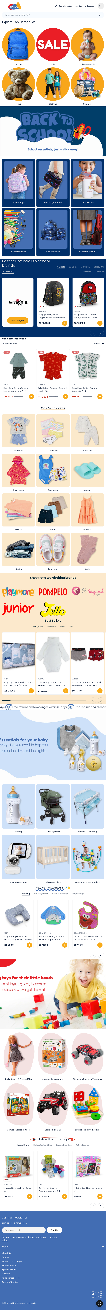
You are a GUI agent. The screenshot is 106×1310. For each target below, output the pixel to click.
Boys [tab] (62, 626)
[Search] (100, 15)
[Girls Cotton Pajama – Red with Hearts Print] (52, 365)
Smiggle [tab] (61, 266)
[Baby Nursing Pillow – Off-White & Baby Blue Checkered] (17, 915)
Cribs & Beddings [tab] (60, 893)
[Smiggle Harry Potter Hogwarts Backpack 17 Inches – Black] (53, 293)
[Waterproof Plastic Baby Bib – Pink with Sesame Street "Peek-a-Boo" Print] (88, 915)
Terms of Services (39, 1237)
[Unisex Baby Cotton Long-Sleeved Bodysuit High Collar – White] (52, 654)
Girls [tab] (71, 626)
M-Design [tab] (85, 266)
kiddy (5, 933)
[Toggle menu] (3, 6)
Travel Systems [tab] (41, 893)
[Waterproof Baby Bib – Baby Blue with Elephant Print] (53, 915)
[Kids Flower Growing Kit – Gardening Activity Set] (53, 1166)
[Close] (102, 1301)
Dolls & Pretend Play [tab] (42, 1145)
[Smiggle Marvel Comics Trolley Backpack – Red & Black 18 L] (88, 293)
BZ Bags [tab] (73, 266)
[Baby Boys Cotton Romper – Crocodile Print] (87, 365)
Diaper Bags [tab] (78, 893)
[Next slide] (101, 333)
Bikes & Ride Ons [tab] (64, 1145)
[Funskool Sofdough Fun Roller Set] (17, 1166)
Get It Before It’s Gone (14, 338)
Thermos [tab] (100, 271)
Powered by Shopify (26, 1303)
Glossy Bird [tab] (99, 266)
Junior (6, 679)
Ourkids (41, 384)
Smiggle (42, 311)
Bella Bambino (45, 933)
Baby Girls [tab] (51, 626)
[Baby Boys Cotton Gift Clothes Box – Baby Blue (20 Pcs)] (18, 654)
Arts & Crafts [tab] (23, 1145)
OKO (40, 1184)
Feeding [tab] (26, 893)
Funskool (7, 1184)
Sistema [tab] (87, 271)
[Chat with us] (99, 1303)
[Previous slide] (93, 333)
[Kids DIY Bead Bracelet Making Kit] (88, 1166)
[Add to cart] (64, 323)
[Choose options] (31, 396)
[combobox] (53, 15)
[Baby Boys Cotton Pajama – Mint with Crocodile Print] (18, 365)
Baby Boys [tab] (38, 626)
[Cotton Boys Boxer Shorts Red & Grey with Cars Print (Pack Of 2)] (87, 654)
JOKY (5, 384)
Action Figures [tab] (82, 1145)
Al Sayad (42, 679)
